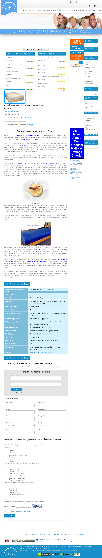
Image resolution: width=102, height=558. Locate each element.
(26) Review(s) (9, 88)
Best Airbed (72, 159)
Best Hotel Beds (73, 165)
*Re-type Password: (43, 416)
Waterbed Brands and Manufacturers (90, 142)
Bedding (74, 11)
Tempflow (9, 57)
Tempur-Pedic (88, 79)
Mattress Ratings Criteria (35, 2)
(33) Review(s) (9, 60)
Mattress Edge (73, 169)
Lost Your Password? (90, 2)
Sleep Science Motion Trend (45, 57)
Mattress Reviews (28, 11)
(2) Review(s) (9, 67)
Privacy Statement (85, 546)
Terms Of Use (65, 546)
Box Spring (72, 171)
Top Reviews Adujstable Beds (90, 40)
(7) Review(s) (9, 74)
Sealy (7, 85)
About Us (47, 2)
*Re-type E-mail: (42, 409)
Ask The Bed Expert (53, 546)
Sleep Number (88, 71)
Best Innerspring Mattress (89, 102)
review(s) (28, 117)
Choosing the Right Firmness (90, 119)
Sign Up (79, 2)
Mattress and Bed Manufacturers (90, 58)
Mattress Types (89, 116)
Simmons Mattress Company (90, 67)
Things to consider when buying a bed (90, 128)
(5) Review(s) (9, 81)
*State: (40, 422)
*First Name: (9, 402)
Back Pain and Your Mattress (77, 177)
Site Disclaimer (74, 546)
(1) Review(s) (41, 60)
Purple (8, 64)
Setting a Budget (89, 125)
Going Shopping (89, 122)
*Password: (9, 416)
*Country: (9, 422)
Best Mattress (73, 178)
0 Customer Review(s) (11, 112)
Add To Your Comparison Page (17, 284)
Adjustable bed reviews (42, 11)
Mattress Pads (73, 167)
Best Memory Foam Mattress (77, 162)
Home (24, 2)
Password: (14, 382)
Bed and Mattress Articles (90, 98)
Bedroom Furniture (57, 11)
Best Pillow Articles (91, 135)
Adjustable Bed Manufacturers (90, 89)
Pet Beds (68, 11)
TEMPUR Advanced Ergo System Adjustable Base (50, 76)
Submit (10, 516)
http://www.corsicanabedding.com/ (41, 352)
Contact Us (55, 2)
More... (32, 92)
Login (73, 2)
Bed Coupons (82, 11)
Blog (100, 11)
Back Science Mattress (12, 71)
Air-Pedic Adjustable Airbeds (13, 78)
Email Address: (15, 375)
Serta (86, 64)
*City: (7, 429)
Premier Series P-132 (43, 83)
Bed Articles (23, 548)
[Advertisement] (40, 42)
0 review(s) (29, 125)
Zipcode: (40, 429)
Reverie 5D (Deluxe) (43, 69)
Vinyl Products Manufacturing (89, 82)
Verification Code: (9, 506)
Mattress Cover (73, 168)
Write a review (92, 11)
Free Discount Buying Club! (76, 47)
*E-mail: (8, 409)
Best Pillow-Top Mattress (76, 163)
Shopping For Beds (90, 113)
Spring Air (87, 74)
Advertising (64, 2)
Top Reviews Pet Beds (89, 49)
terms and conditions (23, 511)
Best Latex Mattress (74, 160)
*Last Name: (41, 402)
